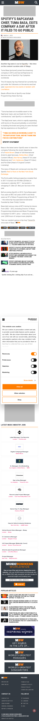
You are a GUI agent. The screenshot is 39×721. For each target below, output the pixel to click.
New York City (15, 525)
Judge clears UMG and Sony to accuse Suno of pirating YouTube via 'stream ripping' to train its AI (22, 596)
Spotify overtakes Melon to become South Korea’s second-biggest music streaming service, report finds (21, 262)
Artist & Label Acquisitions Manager (14, 550)
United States (13, 227)
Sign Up (21, 584)
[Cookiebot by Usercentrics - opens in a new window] (28, 319)
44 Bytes (11, 718)
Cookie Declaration (27, 689)
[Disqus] (19, 293)
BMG (28, 468)
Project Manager (7, 556)
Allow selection (19, 393)
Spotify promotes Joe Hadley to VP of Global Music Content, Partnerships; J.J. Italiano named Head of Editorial (22, 243)
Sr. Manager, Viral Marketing (19, 466)
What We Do (5, 684)
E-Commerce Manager (9, 537)
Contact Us (5, 698)
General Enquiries (7, 706)
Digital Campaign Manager (19, 451)
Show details (28, 380)
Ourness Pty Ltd (19, 511)
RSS (24, 706)
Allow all (19, 387)
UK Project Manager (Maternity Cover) (14, 543)
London (15, 439)
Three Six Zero (24, 482)
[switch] (34, 360)
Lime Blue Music (13, 551)
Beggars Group (12, 538)
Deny (19, 400)
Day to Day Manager (19, 480)
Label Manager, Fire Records (19, 437)
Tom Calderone (18, 160)
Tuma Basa (31, 227)
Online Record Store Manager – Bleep (14, 530)
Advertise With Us (7, 701)
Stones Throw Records (14, 545)
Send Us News (6, 703)
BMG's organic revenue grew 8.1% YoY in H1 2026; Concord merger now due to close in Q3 (23, 602)
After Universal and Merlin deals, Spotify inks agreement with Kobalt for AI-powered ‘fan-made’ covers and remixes (22, 256)
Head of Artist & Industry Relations (19, 523)
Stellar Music (19, 453)
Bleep (9, 532)
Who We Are (5, 682)
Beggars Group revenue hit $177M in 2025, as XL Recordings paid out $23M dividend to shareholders (23, 620)
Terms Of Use (25, 682)
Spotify (25, 64)
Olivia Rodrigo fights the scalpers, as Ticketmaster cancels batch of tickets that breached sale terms (22, 608)
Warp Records (13, 558)
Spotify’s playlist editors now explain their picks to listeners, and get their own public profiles (22, 249)
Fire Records (22, 439)
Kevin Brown (9, 153)
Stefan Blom (23, 155)
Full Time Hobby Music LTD (22, 496)
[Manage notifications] (34, 710)
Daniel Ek (31, 220)
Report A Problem (7, 708)
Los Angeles (12, 468)
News (4, 227)
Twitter (25, 703)
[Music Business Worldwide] (19, 2)
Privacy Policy (25, 687)
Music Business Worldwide (12, 37)
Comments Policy (26, 684)
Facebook (26, 698)
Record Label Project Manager (20, 494)
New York (4, 558)
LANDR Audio (24, 525)
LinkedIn (25, 701)
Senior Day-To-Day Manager (19, 509)
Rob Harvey (18, 158)
